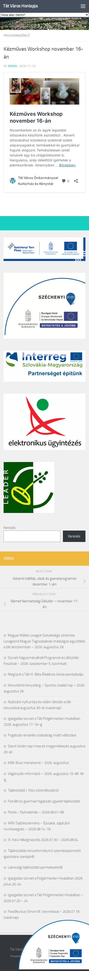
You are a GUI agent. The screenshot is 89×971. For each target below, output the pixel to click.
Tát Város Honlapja (20, 6)
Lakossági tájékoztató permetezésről (35, 867)
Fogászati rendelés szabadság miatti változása (42, 735)
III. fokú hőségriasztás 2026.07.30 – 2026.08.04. (43, 840)
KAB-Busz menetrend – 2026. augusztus (38, 763)
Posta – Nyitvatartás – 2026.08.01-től (36, 812)
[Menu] (83, 6)
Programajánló (17, 36)
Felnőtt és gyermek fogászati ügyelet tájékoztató (44, 801)
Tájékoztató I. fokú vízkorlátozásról (33, 790)
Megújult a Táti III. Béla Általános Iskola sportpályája (45, 674)
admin (12, 66)
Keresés (10, 528)
